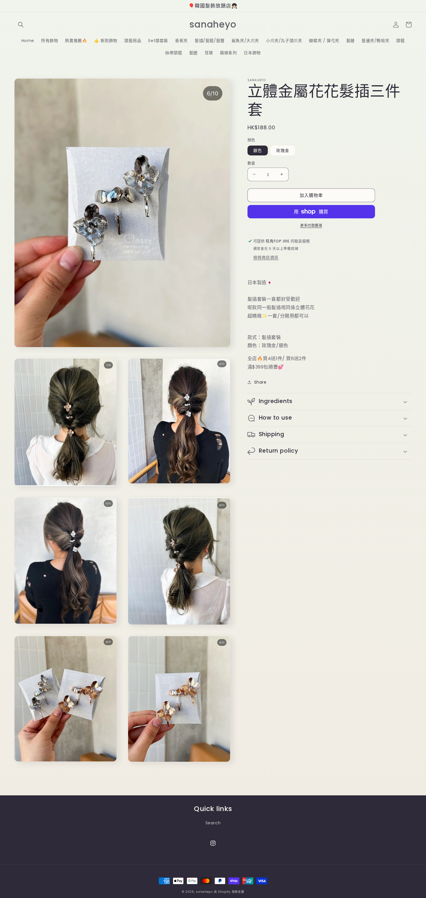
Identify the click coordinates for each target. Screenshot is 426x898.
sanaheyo (204, 892)
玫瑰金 (282, 150)
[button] (20, 24)
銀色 (257, 150)
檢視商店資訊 (266, 257)
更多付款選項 (311, 225)
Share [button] (260, 382)
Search (213, 823)
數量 (251, 163)
